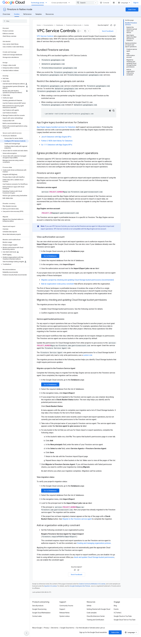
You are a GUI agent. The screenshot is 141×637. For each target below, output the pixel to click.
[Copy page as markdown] (85, 31)
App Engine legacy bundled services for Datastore (56, 127)
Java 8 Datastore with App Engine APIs (56, 137)
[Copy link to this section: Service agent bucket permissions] (66, 319)
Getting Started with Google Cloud (98, 609)
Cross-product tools (59, 3)
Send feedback (107, 31)
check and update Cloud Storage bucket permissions (94, 557)
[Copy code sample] (113, 110)
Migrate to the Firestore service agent (77, 519)
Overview (6, 14)
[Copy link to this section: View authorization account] (66, 237)
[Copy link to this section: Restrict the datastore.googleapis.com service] (86, 81)
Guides (16, 14)
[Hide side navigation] (26, 633)
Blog (115, 606)
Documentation (48, 25)
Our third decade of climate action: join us (90, 628)
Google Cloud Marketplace (41, 613)
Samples (38, 14)
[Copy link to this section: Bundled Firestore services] (71, 50)
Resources (50, 14)
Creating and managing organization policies (94, 543)
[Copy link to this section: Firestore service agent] (63, 173)
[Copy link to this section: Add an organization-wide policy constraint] (82, 525)
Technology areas (37, 3)
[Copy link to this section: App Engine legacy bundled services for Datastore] (90, 122)
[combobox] (87, 3)
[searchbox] (15, 21)
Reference (27, 14)
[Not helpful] (114, 25)
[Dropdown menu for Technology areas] (46, 2)
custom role (87, 355)
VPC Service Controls (45, 36)
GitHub (89, 606)
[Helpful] (111, 25)
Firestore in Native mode (19, 9)
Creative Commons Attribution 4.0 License (92, 584)
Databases (59, 25)
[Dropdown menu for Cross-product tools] (69, 2)
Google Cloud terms (67, 628)
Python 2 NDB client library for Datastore (56, 141)
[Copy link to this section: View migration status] (56, 477)
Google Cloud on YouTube (123, 616)
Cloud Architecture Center (96, 616)
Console (106, 3)
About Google (37, 628)
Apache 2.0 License (50, 586)
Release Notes (64, 613)
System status (64, 616)
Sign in (135, 3)
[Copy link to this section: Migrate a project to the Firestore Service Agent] (77, 368)
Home (39, 25)
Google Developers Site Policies (80, 586)
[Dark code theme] (110, 110)
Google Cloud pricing (39, 609)
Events (116, 609)
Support (62, 609)
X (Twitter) (117, 613)
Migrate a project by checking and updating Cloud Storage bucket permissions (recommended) (77, 280)
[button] (14, 65)
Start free (132, 9)
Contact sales (37, 616)
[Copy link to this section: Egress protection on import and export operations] (100, 153)
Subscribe (115, 632)
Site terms (54, 628)
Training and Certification (95, 620)
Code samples (92, 613)
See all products (37, 606)
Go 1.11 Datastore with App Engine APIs (56, 145)
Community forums (66, 606)
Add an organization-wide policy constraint (57, 284)
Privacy (46, 628)
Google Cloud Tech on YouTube (124, 620)
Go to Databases (50, 256)
